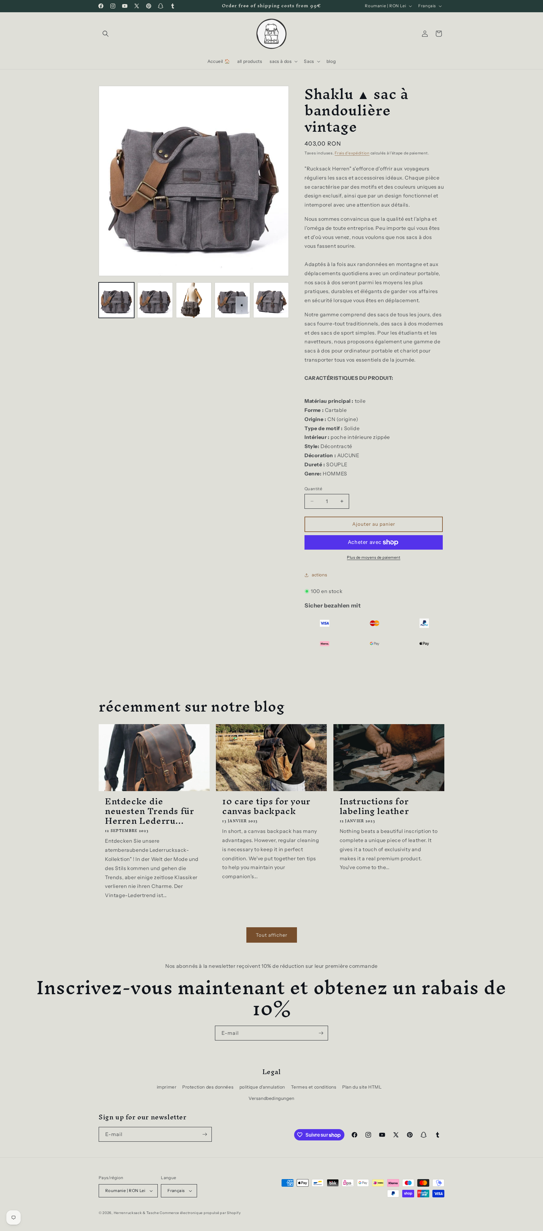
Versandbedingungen (271, 1098)
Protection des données (207, 1087)
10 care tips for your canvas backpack (266, 806)
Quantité (313, 488)
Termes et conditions (314, 1087)
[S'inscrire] (321, 1033)
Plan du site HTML (361, 1087)
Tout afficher (272, 935)
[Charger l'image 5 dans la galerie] (271, 300)
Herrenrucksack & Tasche (136, 1213)
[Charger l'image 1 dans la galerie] (116, 300)
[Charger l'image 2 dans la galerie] (155, 300)
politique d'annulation (262, 1087)
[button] (105, 34)
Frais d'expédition (352, 153)
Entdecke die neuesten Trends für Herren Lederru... (149, 811)
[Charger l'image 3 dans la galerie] (193, 300)
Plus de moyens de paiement (373, 557)
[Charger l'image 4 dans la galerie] (232, 300)
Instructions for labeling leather (374, 806)
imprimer (167, 1087)
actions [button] (319, 575)
